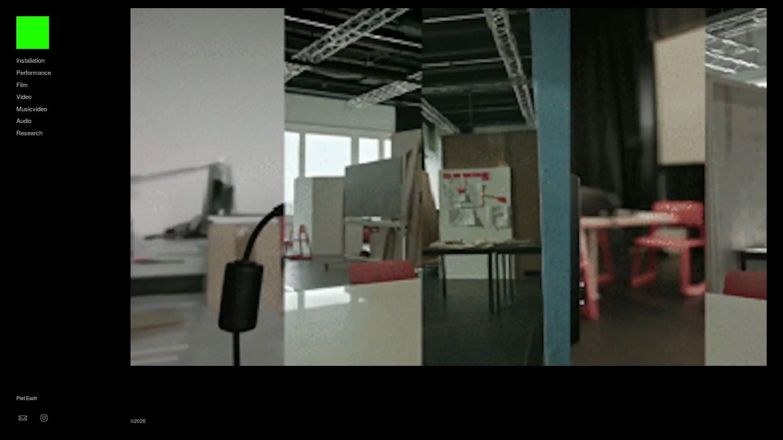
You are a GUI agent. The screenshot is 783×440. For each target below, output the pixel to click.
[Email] (22, 417)
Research (29, 132)
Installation (30, 60)
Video (23, 96)
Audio (23, 120)
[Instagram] (44, 417)
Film (22, 84)
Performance (33, 72)
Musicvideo (31, 108)
